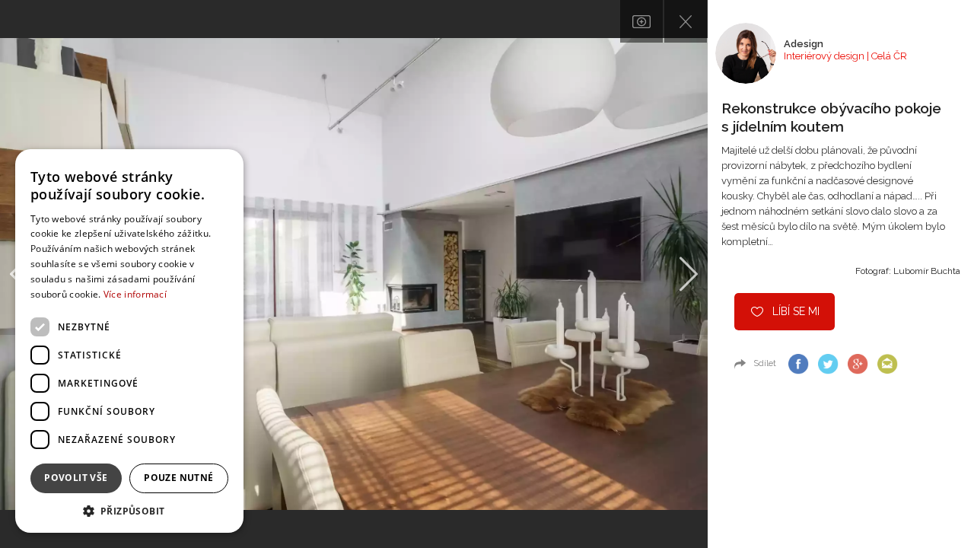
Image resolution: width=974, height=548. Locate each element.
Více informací (135, 294)
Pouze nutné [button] (178, 477)
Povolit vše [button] (75, 477)
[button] (129, 510)
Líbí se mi (796, 311)
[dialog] (129, 341)
